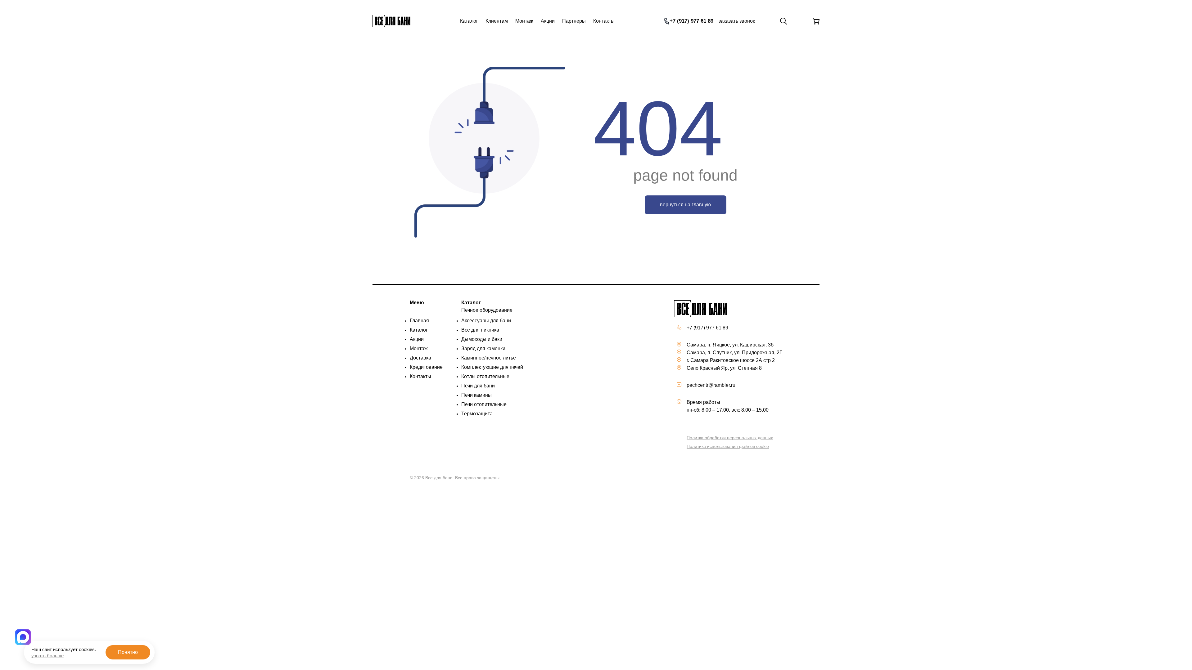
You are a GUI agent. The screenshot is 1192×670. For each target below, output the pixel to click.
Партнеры (574, 21)
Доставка (420, 357)
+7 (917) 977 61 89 (691, 21)
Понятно (128, 652)
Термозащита (477, 413)
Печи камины (476, 395)
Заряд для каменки (483, 348)
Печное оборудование (486, 310)
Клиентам (496, 21)
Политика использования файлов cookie (728, 446)
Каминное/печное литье (488, 357)
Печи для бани (478, 385)
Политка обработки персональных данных (730, 437)
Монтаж (524, 21)
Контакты (604, 21)
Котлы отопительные (485, 376)
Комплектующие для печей (492, 367)
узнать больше (47, 655)
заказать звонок (737, 21)
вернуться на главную (685, 204)
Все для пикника (480, 330)
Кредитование (426, 367)
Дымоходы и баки (481, 339)
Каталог (469, 21)
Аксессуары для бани (486, 320)
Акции (548, 21)
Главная (419, 320)
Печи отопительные (484, 404)
